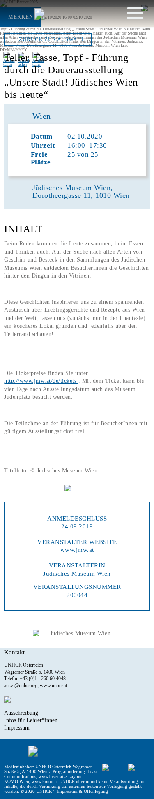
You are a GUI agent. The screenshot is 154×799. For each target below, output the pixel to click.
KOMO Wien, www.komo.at (31, 781)
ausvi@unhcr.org (20, 685)
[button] (135, 13)
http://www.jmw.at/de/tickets (41, 381)
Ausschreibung (21, 712)
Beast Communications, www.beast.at (50, 774)
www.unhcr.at (53, 685)
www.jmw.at (77, 549)
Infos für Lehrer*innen (30, 720)
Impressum (17, 727)
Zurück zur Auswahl (52, 39)
